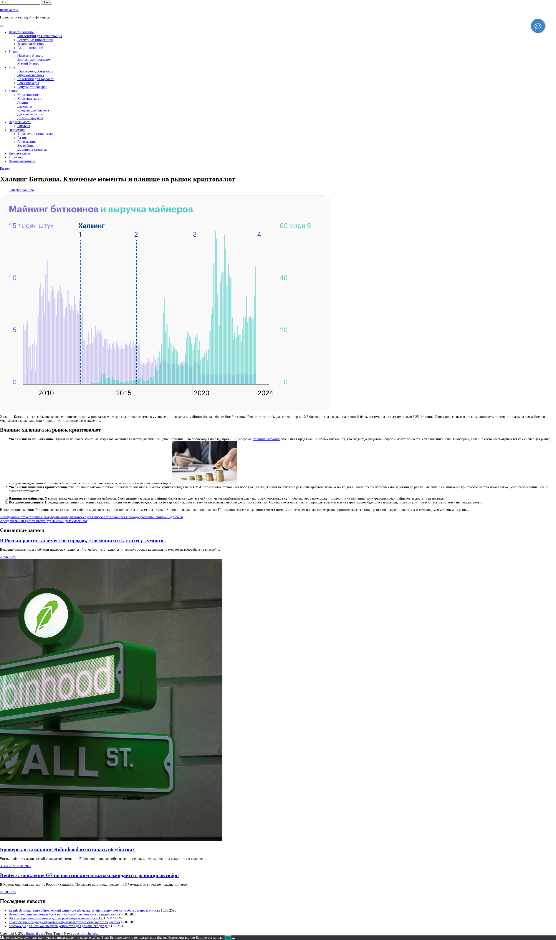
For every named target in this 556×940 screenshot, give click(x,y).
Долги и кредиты (30, 118)
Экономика (17, 130)
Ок (228, 937)
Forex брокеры (28, 83)
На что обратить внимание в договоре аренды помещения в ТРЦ (57, 918)
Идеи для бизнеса (30, 55)
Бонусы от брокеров (32, 87)
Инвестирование (21, 32)
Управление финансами (35, 134)
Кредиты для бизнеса (33, 110)
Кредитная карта (29, 98)
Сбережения (26, 141)
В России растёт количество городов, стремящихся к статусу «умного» (83, 540)
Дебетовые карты (30, 114)
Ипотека (23, 126)
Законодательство (30, 44)
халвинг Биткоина (266, 439)
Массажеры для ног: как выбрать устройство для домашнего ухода (58, 926)
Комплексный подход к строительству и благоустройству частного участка (64, 922)
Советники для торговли (35, 79)
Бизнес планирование (33, 59)
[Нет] (233, 938)
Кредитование (28, 94)
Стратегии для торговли (35, 71)
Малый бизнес (28, 63)
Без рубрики (26, 145)
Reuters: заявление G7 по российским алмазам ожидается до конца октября (89, 875)
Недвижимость (20, 122)
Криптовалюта (20, 153)
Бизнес (14, 51)
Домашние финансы (32, 149)
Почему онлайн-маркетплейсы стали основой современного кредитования (64, 914)
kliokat (13, 190)
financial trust (9, 10)
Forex (13, 67)
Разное (22, 138)
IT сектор (16, 157)
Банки (13, 91)
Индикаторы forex (30, 75)
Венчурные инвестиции (35, 40)
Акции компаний (30, 48)
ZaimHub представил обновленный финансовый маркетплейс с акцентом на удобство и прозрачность (84, 910)
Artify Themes (87, 933)
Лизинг (22, 102)
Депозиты (24, 106)
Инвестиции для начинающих (39, 36)
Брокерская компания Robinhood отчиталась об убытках (67, 849)
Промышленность (22, 161)
